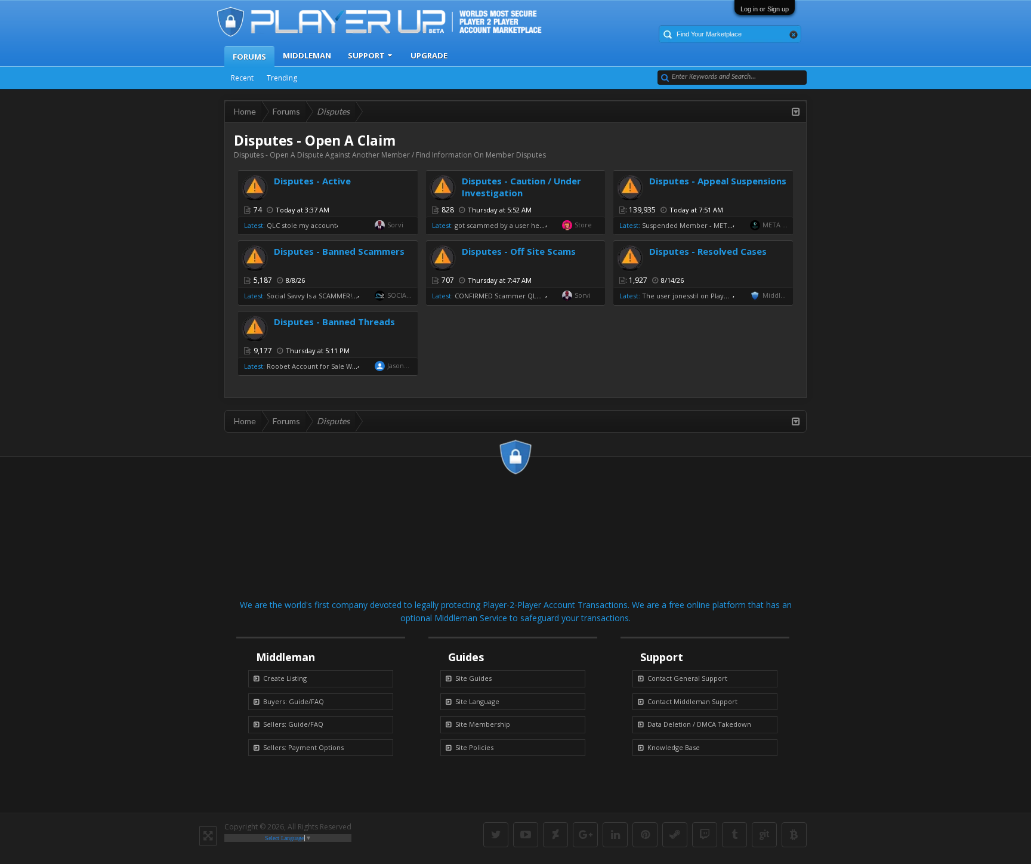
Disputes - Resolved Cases (708, 251)
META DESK (775, 224)
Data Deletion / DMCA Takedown (699, 724)
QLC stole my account (302, 225)
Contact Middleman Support (692, 701)
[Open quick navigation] (796, 111)
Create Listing (285, 678)
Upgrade (428, 55)
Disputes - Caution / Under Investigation (521, 187)
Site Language (477, 701)
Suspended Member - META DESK (695, 225)
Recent (242, 78)
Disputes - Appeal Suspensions (717, 181)
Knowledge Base (673, 747)
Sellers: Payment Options (303, 747)
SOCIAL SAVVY (399, 295)
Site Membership (482, 724)
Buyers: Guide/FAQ (293, 701)
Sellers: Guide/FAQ (293, 724)
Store (583, 224)
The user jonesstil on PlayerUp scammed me (714, 295)
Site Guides (473, 678)
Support (366, 55)
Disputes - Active (312, 181)
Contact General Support (687, 678)
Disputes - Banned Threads (334, 322)
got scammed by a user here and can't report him (534, 225)
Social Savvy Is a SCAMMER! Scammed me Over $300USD (356, 295)
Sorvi (395, 224)
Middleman (307, 55)
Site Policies (474, 747)
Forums (249, 56)
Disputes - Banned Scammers (339, 251)
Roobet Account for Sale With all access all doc (341, 366)
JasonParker (399, 365)
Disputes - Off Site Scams (519, 251)
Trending (282, 78)
